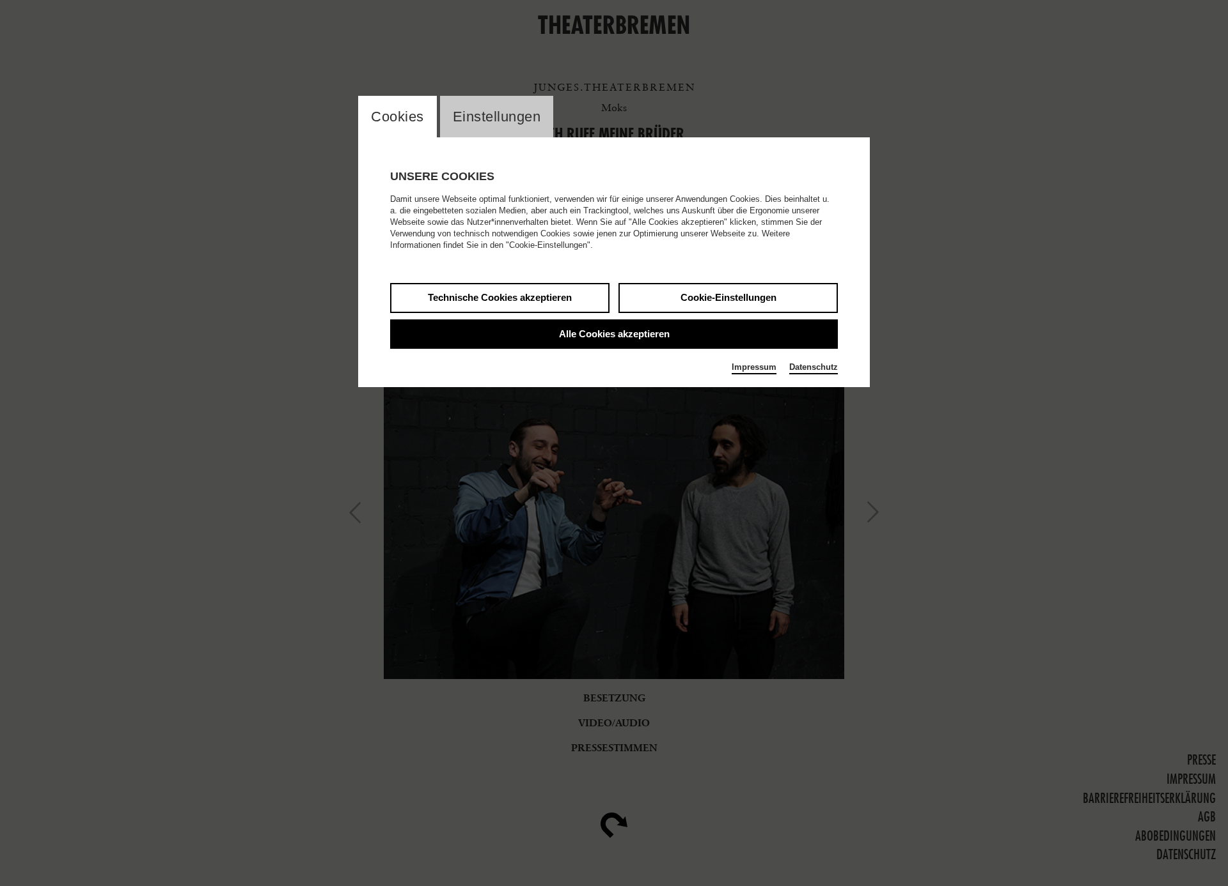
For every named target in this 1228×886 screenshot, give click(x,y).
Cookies (397, 117)
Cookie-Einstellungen (728, 297)
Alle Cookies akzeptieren (614, 333)
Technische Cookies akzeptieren (500, 297)
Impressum (754, 367)
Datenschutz (813, 367)
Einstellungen (497, 117)
